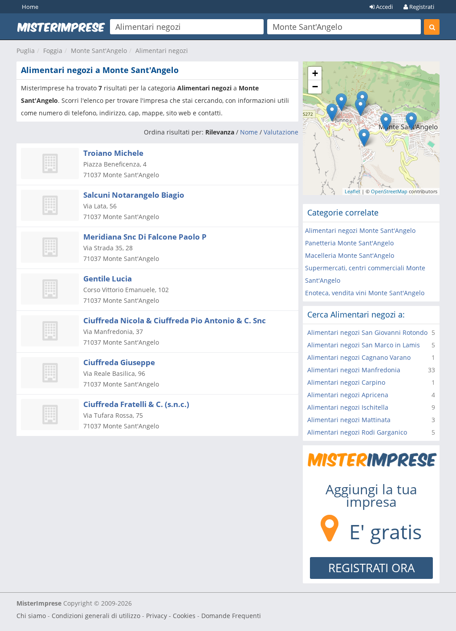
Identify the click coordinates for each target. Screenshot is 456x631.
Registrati (421, 7)
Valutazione (281, 132)
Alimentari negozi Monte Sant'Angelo (360, 230)
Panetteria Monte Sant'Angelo (349, 243)
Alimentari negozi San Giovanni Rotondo (367, 332)
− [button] (315, 86)
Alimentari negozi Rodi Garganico (357, 432)
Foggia (52, 50)
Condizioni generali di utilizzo (96, 615)
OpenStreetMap (389, 191)
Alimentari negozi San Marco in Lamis (363, 345)
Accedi (384, 7)
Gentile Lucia (107, 278)
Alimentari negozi (161, 50)
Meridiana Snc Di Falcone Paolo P (145, 237)
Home (30, 7)
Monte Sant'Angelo (99, 50)
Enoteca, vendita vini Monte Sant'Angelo (364, 293)
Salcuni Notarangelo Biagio (133, 195)
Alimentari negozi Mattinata (349, 419)
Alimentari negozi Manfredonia (353, 370)
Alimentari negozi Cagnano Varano (359, 357)
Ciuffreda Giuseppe (119, 362)
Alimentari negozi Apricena (347, 395)
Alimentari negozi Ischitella (347, 407)
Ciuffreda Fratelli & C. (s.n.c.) (136, 404)
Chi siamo (31, 615)
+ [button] (315, 73)
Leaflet (352, 191)
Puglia (25, 50)
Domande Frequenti (231, 615)
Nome (249, 132)
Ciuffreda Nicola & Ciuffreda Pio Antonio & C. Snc (174, 320)
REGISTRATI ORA (371, 568)
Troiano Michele (113, 153)
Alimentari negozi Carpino (346, 382)
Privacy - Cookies (170, 615)
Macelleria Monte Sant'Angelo (349, 255)
